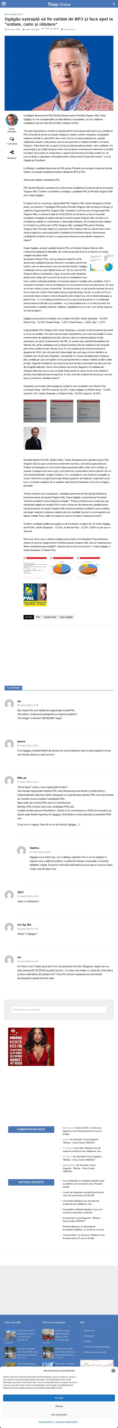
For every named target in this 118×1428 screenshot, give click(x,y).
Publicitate (89, 1336)
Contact (88, 1341)
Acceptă (59, 1398)
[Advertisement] (68, 652)
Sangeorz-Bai (50, 617)
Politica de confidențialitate (66, 1422)
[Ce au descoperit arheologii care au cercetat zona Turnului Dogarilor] (10, 1334)
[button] (113, 1370)
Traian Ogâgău (66, 617)
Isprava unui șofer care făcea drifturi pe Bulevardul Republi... (28, 1351)
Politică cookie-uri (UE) (95, 1352)
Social (20, 14)
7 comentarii (11, 144)
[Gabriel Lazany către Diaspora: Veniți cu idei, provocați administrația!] (48, 1334)
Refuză (59, 1406)
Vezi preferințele (59, 1414)
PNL (38, 617)
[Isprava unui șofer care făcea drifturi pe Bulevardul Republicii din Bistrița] (10, 1353)
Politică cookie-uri (46, 1422)
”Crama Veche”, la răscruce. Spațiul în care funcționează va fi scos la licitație (82, 1131)
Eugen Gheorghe (32, 29)
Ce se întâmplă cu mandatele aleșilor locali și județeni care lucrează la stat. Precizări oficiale (83, 1183)
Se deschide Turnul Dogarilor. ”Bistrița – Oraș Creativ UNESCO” (79, 1168)
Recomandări (10, 14)
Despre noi (89, 1330)
